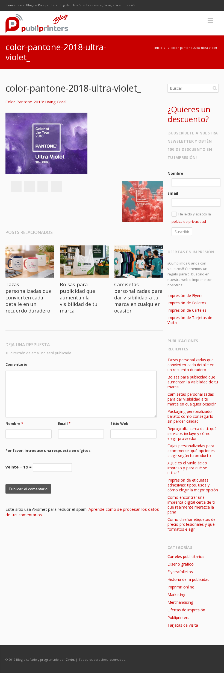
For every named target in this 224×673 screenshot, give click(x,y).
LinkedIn (201, 5)
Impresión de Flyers (184, 295)
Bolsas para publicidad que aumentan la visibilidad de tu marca (79, 297)
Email (64, 423)
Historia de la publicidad (188, 579)
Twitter (178, 5)
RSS (213, 5)
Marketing (176, 594)
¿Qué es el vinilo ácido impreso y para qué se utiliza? (187, 467)
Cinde (70, 659)
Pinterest (56, 186)
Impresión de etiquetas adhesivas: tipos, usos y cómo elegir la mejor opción (192, 484)
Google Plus (190, 5)
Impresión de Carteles (187, 310)
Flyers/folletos (180, 571)
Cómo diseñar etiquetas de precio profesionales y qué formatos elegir (191, 524)
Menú (210, 20)
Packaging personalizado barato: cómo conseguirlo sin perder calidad (190, 416)
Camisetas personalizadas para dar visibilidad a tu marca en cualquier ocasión (138, 297)
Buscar (214, 88)
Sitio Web (119, 423)
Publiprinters (178, 617)
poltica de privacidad (189, 221)
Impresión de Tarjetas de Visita (190, 320)
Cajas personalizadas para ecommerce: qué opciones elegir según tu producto (191, 450)
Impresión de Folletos (186, 302)
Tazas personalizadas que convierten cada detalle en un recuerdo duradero (28, 297)
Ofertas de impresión (186, 609)
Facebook (167, 5)
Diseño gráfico (180, 564)
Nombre (14, 423)
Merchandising (180, 602)
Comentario (16, 364)
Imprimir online (180, 587)
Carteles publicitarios (185, 556)
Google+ (42, 186)
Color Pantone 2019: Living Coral (35, 101)
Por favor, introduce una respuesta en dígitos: (48, 450)
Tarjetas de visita (182, 625)
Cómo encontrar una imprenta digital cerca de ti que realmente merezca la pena (191, 505)
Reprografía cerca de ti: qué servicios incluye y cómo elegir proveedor (192, 433)
